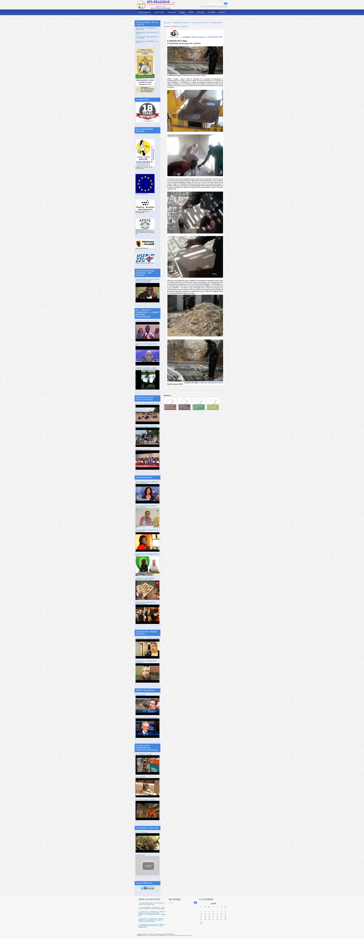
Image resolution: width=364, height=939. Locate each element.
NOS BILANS (172, 12)
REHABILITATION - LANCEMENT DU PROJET (147, 638)
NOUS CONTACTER (212, 6)
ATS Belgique (149, 934)
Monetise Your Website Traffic (151, 935)
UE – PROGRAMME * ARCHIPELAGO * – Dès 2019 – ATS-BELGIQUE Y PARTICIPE (151, 908)
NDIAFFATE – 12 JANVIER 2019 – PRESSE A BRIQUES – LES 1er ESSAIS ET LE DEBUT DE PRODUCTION (151, 920)
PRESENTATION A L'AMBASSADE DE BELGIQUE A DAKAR (145, 603)
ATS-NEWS (211, 12)
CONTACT (222, 12)
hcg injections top (175, 935)
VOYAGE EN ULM (140, 855)
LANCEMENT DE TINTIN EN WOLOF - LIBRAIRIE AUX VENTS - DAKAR (145, 579)
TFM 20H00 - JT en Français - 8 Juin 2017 (146, 321)
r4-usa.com (168, 935)
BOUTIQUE (200, 12)
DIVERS (191, 12)
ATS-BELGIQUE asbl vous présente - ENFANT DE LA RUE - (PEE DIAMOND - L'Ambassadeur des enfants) (147, 281)
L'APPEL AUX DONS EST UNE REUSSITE (146, 717)
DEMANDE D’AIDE (223, 6)
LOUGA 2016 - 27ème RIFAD (143, 449)
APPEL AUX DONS (140, 695)
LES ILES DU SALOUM (142, 832)
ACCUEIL (203, 6)
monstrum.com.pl (187, 935)
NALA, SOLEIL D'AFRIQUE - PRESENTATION (147, 404)
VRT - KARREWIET (141, 777)
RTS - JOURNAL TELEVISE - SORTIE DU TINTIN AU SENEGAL (146, 506)
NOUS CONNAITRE (145, 12)
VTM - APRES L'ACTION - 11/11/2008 (145, 800)
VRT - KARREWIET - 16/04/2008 (144, 754)
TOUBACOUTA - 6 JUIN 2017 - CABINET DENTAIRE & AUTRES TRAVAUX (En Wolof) (147, 368)
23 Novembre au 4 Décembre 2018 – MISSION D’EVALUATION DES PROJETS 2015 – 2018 (151, 925)
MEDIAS (182, 12)
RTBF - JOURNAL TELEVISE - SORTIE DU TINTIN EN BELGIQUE (147, 482)
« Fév (200, 923)
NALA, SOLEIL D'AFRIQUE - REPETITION (146, 426)
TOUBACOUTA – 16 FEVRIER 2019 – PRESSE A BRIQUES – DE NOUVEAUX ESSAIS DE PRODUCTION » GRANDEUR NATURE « (151, 913)
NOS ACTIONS (159, 12)
